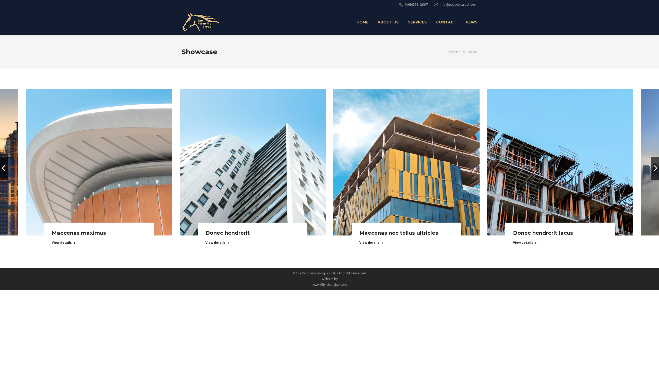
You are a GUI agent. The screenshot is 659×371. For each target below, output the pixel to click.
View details (62, 243)
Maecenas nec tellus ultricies (398, 233)
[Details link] (99, 156)
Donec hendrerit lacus (543, 233)
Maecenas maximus (79, 233)
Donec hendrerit (227, 233)
